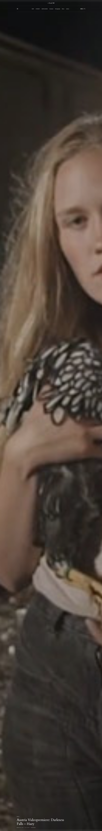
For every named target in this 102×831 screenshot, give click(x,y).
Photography (57, 8)
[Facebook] (81, 8)
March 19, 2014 (20, 827)
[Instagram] (82, 8)
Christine (33, 827)
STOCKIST (38, 8)
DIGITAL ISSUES (45, 8)
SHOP (33, 8)
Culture (67, 8)
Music (63, 8)
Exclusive (51, 8)
